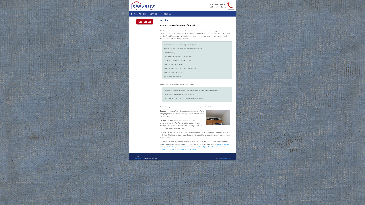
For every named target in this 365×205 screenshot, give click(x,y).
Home (134, 14)
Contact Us (166, 14)
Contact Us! (144, 21)
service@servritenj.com (225, 158)
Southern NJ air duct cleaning (207, 147)
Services (223, 156)
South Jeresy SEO (138, 158)
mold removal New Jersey (185, 147)
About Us (143, 14)
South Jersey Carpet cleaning (187, 149)
